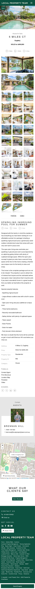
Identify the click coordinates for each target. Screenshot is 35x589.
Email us (6, 517)
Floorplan (4, 380)
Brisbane (17, 566)
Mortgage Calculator (6, 556)
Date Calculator (11, 548)
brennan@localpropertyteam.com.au (18, 432)
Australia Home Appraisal (8, 560)
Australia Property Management (9, 544)
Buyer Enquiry (17, 546)
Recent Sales (29, 560)
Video (22, 216)
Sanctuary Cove (27, 572)
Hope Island (24, 570)
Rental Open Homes (18, 556)
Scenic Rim (4, 574)
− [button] (2, 448)
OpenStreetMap (25, 478)
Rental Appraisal (20, 562)
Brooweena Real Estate (7, 568)
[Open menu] (31, 2)
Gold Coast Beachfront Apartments (10, 570)
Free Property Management (8, 550)
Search (3, 562)
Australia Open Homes (23, 550)
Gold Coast (27, 568)
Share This (8, 531)
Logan (3, 572)
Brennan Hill (14, 426)
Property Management (21, 558)
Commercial (25, 546)
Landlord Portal (5, 554)
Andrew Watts (9, 542)
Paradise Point (18, 572)
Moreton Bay (9, 572)
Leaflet (18, 478)
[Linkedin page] (2, 526)
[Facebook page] (5, 526)
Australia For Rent (24, 554)
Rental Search (14, 564)
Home (2, 542)
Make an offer (14, 554)
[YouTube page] (11, 526)
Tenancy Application (25, 544)
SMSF (27, 564)
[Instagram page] (8, 526)
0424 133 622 (10, 430)
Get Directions (9, 476)
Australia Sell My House (7, 558)
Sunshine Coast (13, 574)
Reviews (21, 564)
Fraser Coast (18, 568)
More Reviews (17, 499)
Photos (13, 216)
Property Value (20, 560)
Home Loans (14, 552)
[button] (17, 375)
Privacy (20, 574)
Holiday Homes (5, 552)
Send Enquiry (17, 586)
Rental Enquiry (5, 564)
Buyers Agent (8, 546)
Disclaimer (26, 574)
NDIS (27, 556)
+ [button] (2, 445)
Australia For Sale (21, 548)
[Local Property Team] (15, 3)
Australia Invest (10, 562)
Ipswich (31, 570)
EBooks (3, 548)
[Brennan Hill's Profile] (17, 415)
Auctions (16, 542)
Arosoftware (4, 579)
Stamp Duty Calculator (7, 566)
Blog (2, 546)
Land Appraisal (23, 552)
